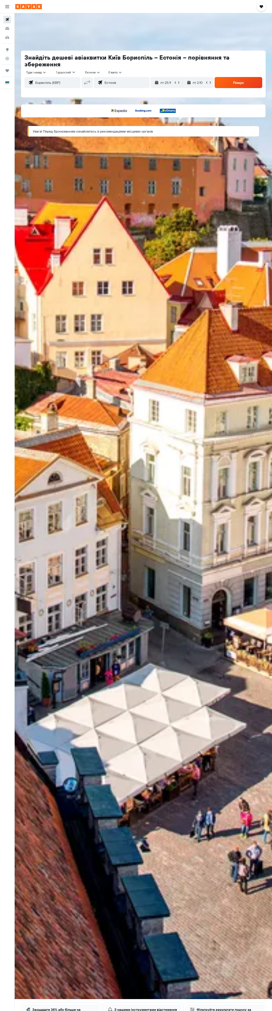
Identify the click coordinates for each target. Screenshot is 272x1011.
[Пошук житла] (7, 28)
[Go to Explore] (7, 49)
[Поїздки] (7, 70)
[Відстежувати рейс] (7, 58)
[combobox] (36, 72)
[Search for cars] (7, 37)
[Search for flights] (7, 19)
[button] (7, 6)
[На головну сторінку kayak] (28, 6)
